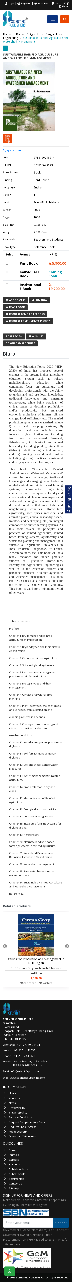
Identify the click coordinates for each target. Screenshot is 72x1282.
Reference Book (44, 247)
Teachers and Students (48, 239)
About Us (14, 1098)
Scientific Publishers (46, 202)
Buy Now (41, 300)
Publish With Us (18, 1169)
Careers (14, 1159)
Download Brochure (20, 343)
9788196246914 (44, 157)
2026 (37, 210)
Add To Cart (17, 300)
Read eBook (17, 307)
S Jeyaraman (12, 150)
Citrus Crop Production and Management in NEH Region (36, 961)
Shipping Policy (18, 1112)
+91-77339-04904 (28, 1045)
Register (25, 3)
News (12, 1103)
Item (57, 3)
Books (20, 34)
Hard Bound (41, 180)
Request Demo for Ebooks (27, 314)
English (38, 187)
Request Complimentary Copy (29, 321)
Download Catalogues (22, 1136)
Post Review (14, 336)
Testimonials (16, 1179)
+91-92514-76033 (23, 1050)
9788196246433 (44, 165)
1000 (37, 217)
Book (37, 172)
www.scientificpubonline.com (27, 1077)
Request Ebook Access (22, 1127)
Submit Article (17, 1174)
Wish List (42, 3)
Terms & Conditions (21, 1117)
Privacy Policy (17, 1107)
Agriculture (36, 34)
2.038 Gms (40, 232)
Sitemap (14, 1188)
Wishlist (37, 336)
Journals (14, 1155)
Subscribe (61, 1222)
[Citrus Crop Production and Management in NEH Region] (36, 936)
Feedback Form (18, 1131)
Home (7, 34)
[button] (36, 48)
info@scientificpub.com (25, 1071)
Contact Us (15, 1183)
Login (11, 3)
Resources (15, 1164)
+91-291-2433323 (23, 1056)
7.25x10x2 (40, 224)
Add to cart (29, 983)
